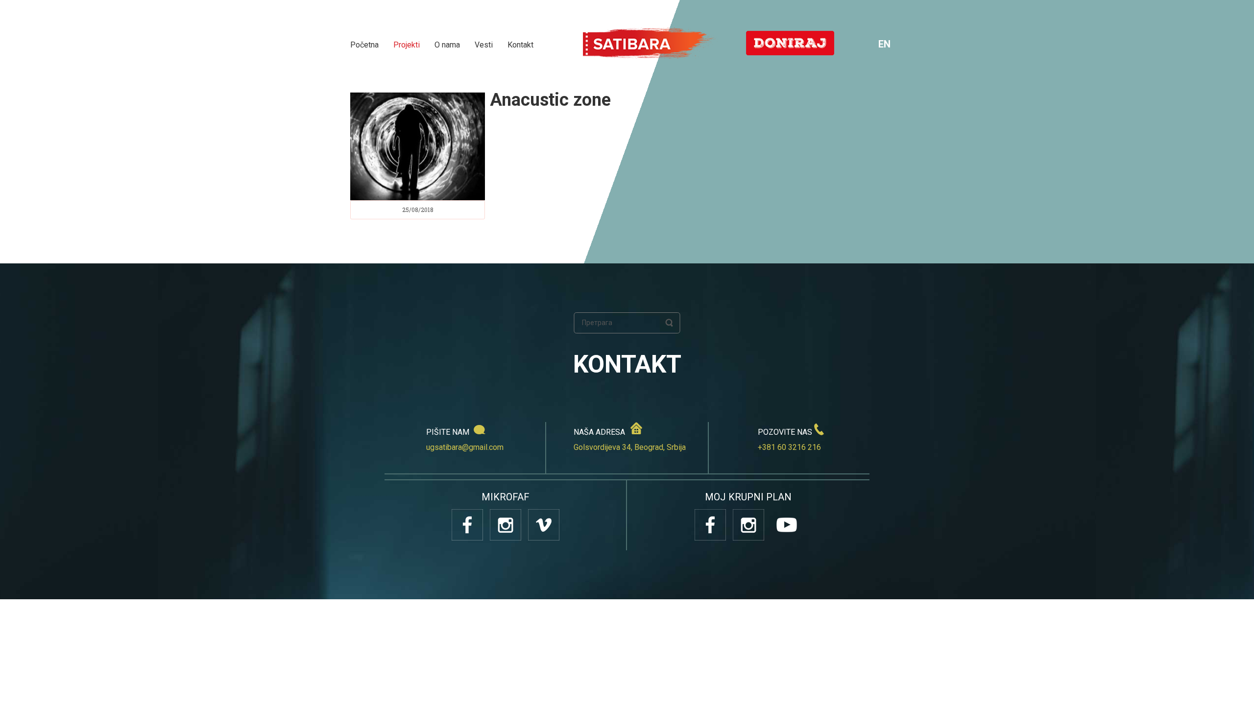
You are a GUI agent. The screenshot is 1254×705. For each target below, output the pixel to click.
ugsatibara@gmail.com (465, 447)
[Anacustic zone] (417, 146)
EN (884, 44)
